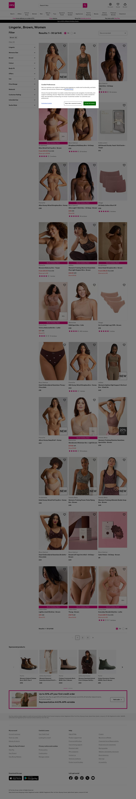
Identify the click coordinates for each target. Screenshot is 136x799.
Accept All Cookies (90, 103)
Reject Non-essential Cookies (73, 103)
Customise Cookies (46, 103)
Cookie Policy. (69, 89)
